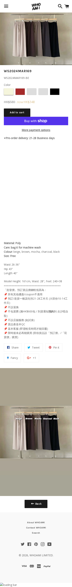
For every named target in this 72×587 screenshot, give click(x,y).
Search (36, 533)
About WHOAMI (36, 522)
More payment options (36, 130)
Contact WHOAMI (36, 527)
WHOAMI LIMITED (41, 555)
